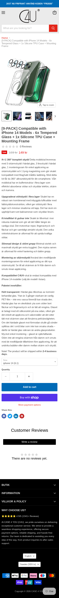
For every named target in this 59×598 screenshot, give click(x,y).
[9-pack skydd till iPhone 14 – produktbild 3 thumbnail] (28, 116)
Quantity (6, 369)
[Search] (53, 28)
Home (5, 38)
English (28, 556)
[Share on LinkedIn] (16, 416)
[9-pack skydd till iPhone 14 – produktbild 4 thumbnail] (39, 116)
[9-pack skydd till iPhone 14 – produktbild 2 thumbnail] (17, 116)
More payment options (29, 405)
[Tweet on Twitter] (10, 416)
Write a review (29, 442)
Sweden (28, 564)
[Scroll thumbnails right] (54, 116)
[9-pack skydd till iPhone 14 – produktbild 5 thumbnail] (51, 116)
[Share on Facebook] (4, 416)
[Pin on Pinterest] (22, 416)
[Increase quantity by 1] (29, 376)
